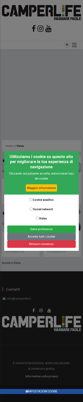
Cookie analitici (43, 199)
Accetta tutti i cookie (41, 236)
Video (43, 218)
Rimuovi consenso (41, 244)
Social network (43, 209)
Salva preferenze (41, 229)
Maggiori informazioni (41, 188)
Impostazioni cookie (42, 391)
